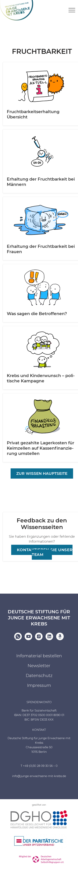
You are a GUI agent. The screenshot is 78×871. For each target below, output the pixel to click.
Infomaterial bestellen (39, 655)
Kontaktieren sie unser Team (45, 552)
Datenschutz (39, 675)
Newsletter (39, 665)
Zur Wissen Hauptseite (41, 473)
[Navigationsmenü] (72, 10)
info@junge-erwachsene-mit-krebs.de (39, 776)
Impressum (39, 685)
